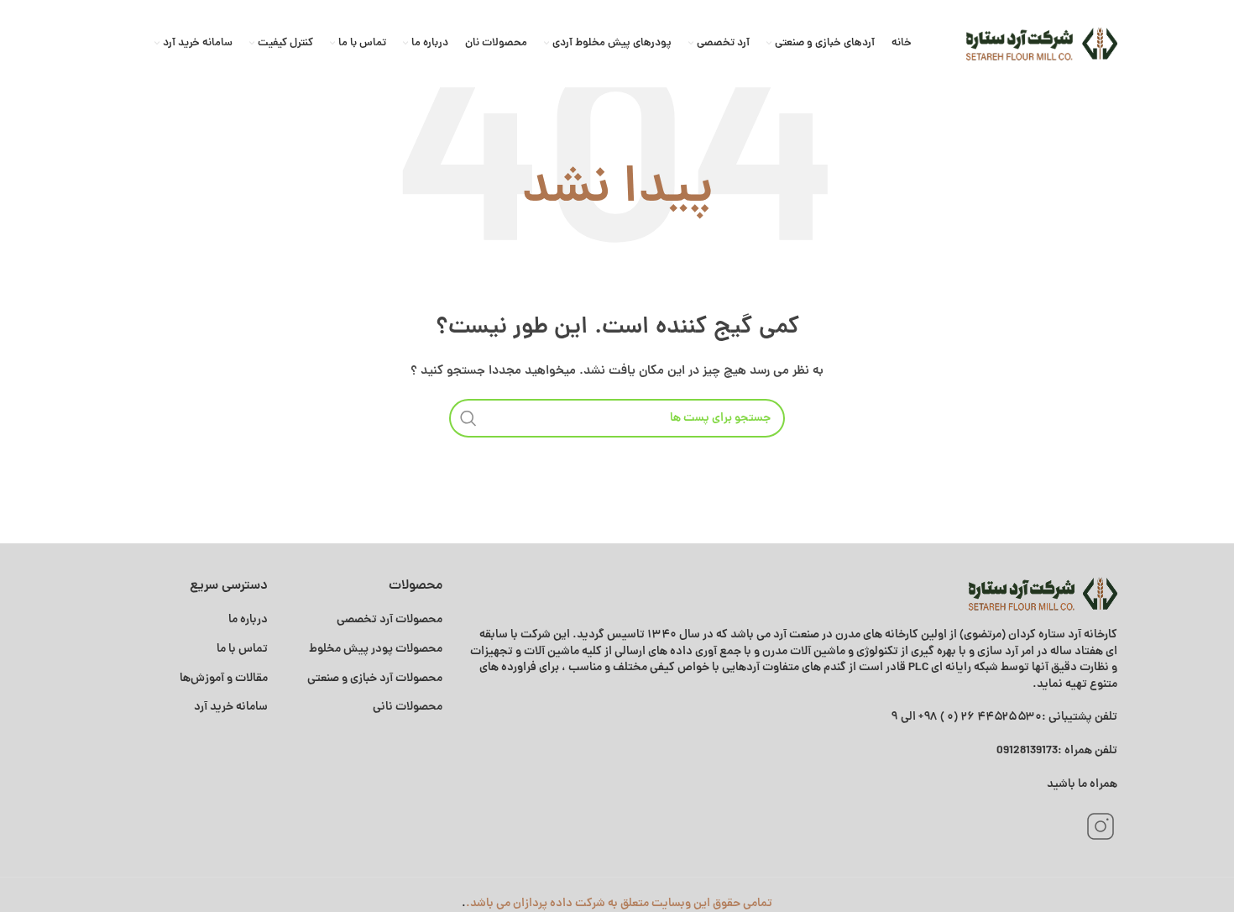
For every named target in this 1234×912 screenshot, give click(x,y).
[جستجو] (468, 418)
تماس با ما (242, 649)
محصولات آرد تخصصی (389, 620)
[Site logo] (1041, 43)
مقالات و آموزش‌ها (222, 678)
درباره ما (248, 620)
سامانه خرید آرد (231, 707)
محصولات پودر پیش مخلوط (375, 649)
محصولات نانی (407, 707)
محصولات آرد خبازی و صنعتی (374, 678)
